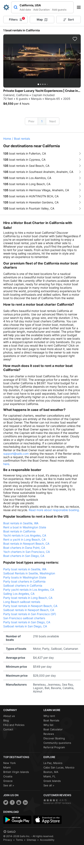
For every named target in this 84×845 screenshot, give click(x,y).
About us (9, 716)
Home (7, 138)
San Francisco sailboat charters (24, 618)
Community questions (57, 742)
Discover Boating (54, 738)
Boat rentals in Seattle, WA (20, 523)
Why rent (49, 716)
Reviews (48, 733)
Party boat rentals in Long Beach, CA (27, 597)
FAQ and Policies (13, 724)
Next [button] (52, 121)
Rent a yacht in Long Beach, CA (24, 539)
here (6, 464)
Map (40, 19)
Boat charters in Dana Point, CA (24, 547)
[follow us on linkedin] (25, 802)
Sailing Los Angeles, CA (18, 593)
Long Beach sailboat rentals (21, 602)
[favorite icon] (74, 38)
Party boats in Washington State (24, 577)
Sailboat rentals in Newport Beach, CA (28, 610)
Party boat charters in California (24, 581)
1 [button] (42, 121)
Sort (71, 19)
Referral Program (54, 747)
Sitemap (31, 839)
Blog (6, 720)
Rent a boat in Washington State (24, 527)
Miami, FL (49, 776)
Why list (48, 724)
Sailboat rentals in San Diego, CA (25, 626)
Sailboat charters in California (22, 585)
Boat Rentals (51, 720)
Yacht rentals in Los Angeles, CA (24, 535)
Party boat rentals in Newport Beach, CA (30, 606)
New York (9, 763)
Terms (19, 839)
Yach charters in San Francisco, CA (26, 551)
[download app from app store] (47, 819)
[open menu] (80, 7)
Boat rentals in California (19, 531)
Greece (8, 780)
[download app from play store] (17, 819)
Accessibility (47, 839)
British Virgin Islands (16, 772)
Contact (8, 729)
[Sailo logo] (9, 832)
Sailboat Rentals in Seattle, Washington (29, 573)
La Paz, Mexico (52, 763)
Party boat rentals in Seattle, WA (24, 569)
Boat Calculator (53, 729)
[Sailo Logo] (6, 7)
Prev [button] (31, 121)
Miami (7, 767)
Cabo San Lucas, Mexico (58, 767)
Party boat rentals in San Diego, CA (26, 622)
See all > (8, 785)
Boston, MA (50, 772)
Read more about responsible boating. (54, 510)
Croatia (7, 776)
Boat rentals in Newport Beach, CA (26, 543)
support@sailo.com (16, 453)
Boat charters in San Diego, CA (23, 555)
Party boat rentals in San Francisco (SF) (29, 614)
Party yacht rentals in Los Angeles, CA (28, 589)
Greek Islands (52, 780)
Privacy (7, 839)
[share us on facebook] (12, 802)
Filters (16, 19)
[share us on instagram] (18, 802)
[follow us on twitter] (5, 802)
